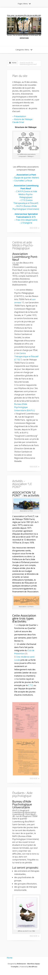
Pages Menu (23, 3)
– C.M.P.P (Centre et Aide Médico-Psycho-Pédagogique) (26, 194)
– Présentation (19, 116)
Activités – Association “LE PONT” (22, 484)
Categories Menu (22, 49)
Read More (34, 228)
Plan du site (19, 76)
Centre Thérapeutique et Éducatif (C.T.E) (26, 356)
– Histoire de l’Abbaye (22, 119)
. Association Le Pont (26, 174)
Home (14, 63)
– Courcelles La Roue (23, 180)
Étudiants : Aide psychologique (22, 794)
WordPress (33, 967)
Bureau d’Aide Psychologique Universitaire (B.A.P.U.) (24, 407)
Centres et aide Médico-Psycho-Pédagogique (22, 245)
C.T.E (30, 685)
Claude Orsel (18, 122)
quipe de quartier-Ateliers (27, 177)
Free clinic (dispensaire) (26, 220)
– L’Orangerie (26, 222)
